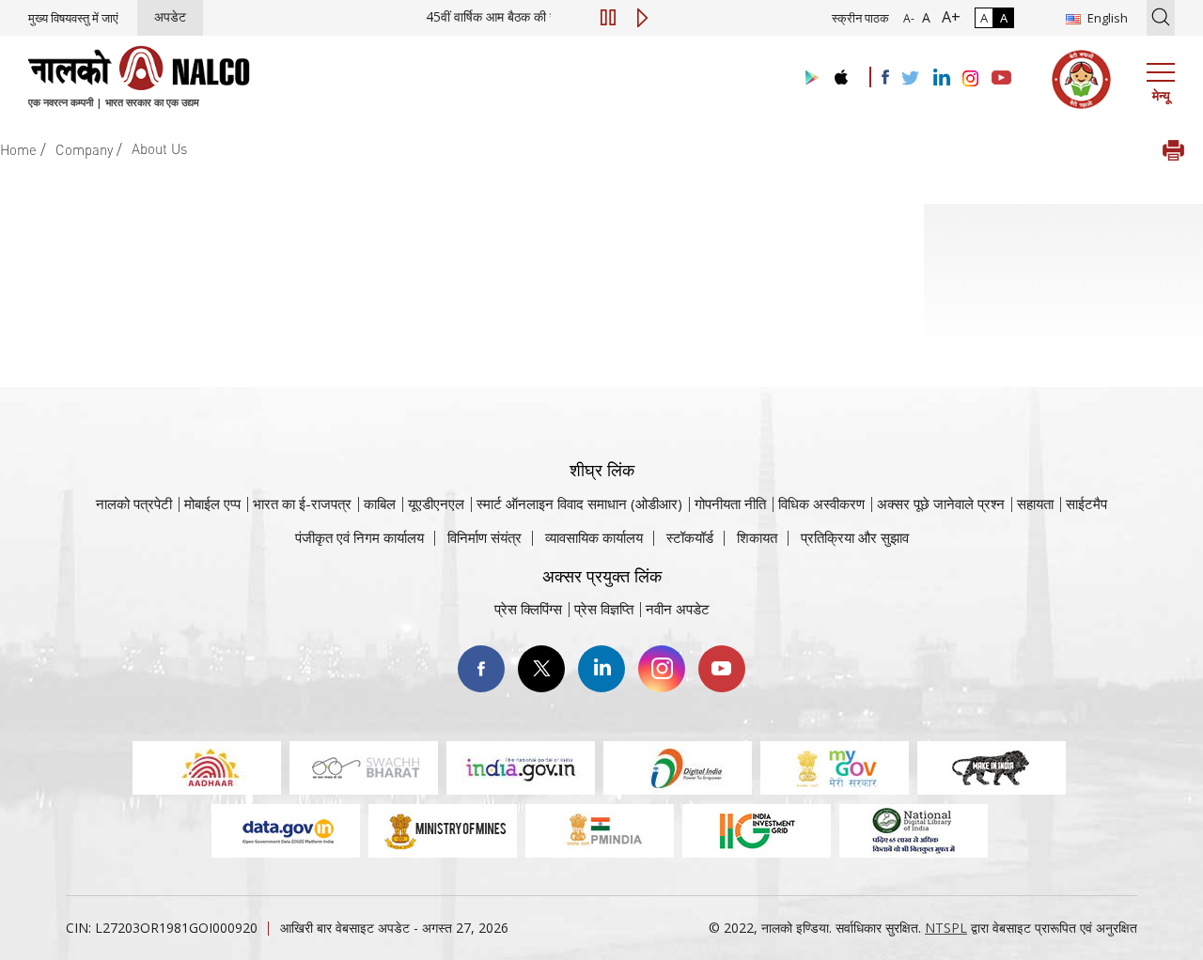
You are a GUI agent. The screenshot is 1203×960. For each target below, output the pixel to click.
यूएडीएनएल (436, 503)
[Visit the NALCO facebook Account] (885, 77)
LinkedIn (601, 668)
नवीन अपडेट (678, 608)
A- (908, 18)
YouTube (721, 668)
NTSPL (946, 928)
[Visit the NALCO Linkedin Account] (940, 78)
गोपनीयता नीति (730, 503)
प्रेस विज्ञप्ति (603, 608)
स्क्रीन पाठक (860, 17)
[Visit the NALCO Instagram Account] (971, 79)
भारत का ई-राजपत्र (302, 503)
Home (18, 149)
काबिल (380, 503)
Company (84, 149)
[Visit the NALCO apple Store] (840, 72)
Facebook (481, 668)
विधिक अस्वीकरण (821, 503)
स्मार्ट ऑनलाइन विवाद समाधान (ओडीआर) (579, 503)
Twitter (541, 668)
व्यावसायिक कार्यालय (594, 537)
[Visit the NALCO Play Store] (808, 78)
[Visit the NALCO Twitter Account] (909, 79)
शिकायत (757, 537)
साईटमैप (1086, 503)
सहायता (1035, 503)
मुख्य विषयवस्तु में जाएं (73, 17)
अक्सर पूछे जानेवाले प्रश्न (941, 503)
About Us (159, 148)
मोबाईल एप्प (212, 503)
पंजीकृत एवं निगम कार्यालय (359, 537)
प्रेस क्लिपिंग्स (528, 608)
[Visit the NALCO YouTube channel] (1001, 79)
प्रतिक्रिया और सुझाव (855, 537)
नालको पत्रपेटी (134, 503)
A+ (947, 17)
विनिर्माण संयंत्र (484, 537)
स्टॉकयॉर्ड (689, 537)
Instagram (661, 668)
